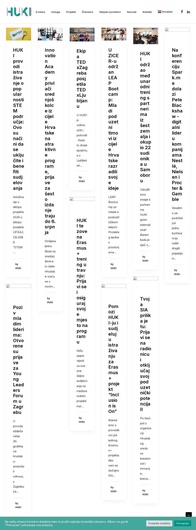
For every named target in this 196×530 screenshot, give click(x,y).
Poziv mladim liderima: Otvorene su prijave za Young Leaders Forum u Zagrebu (18, 360)
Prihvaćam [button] (182, 523)
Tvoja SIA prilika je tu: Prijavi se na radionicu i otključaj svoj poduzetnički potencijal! (145, 354)
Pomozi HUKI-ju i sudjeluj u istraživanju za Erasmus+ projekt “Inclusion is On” (113, 359)
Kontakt (147, 11)
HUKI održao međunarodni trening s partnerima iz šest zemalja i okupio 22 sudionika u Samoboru (145, 117)
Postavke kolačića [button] (159, 523)
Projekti (71, 11)
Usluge (55, 11)
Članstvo (87, 11)
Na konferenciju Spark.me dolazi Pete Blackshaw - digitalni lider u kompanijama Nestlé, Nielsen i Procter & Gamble (177, 124)
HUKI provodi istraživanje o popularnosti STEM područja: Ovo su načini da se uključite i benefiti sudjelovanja (18, 119)
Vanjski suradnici (110, 11)
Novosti (131, 11)
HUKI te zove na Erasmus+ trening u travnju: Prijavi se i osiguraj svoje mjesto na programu (82, 281)
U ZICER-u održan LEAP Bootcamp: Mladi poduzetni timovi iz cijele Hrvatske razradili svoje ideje (113, 119)
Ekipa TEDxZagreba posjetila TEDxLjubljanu (82, 78)
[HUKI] (19, 12)
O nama (40, 11)
